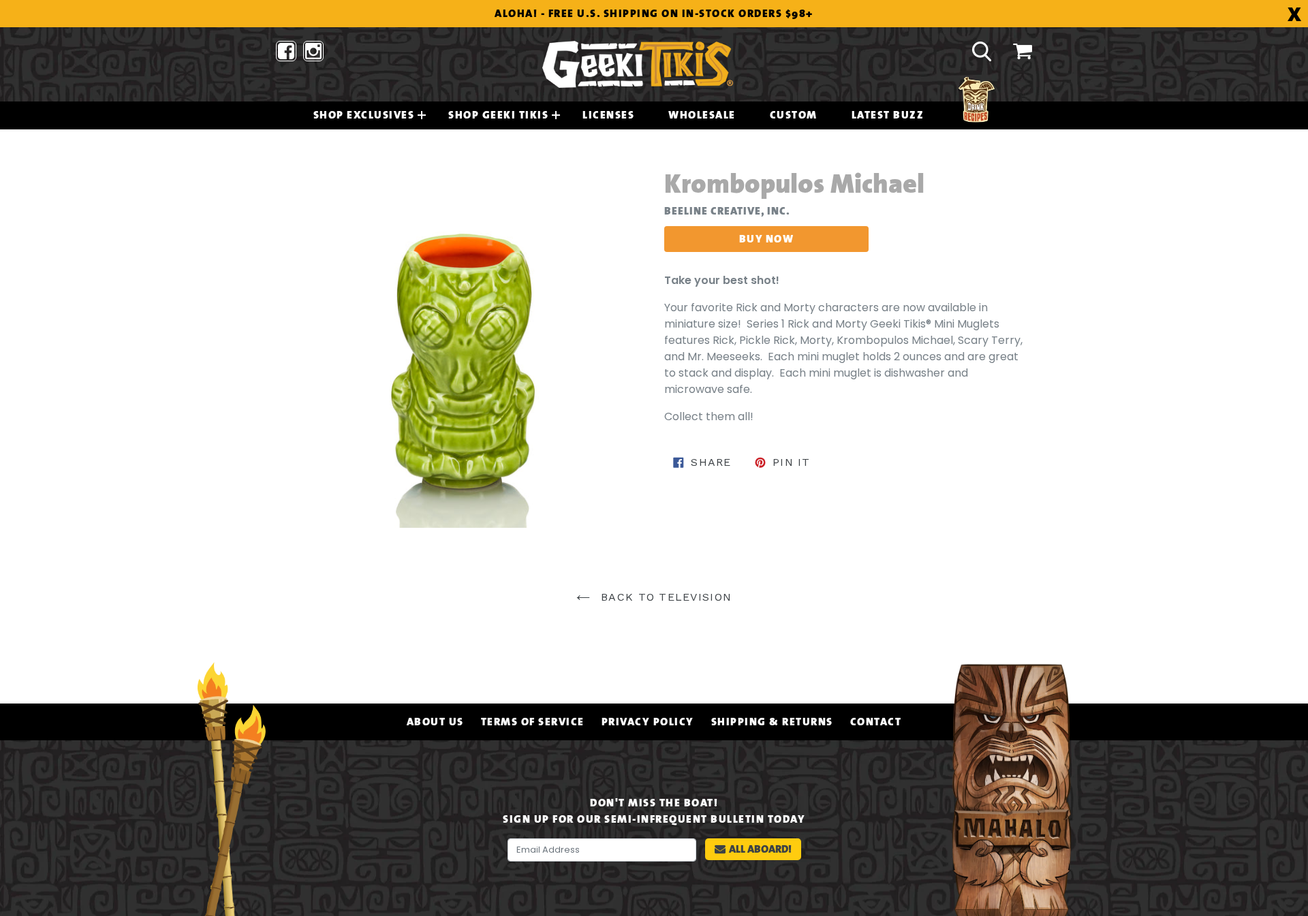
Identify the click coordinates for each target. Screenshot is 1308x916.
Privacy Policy (648, 722)
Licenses (608, 115)
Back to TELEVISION (664, 596)
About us (435, 722)
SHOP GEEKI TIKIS (498, 115)
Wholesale (702, 115)
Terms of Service (533, 722)
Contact (876, 722)
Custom (794, 115)
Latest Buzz (888, 115)
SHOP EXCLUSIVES (364, 115)
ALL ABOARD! (760, 849)
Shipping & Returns (772, 722)
